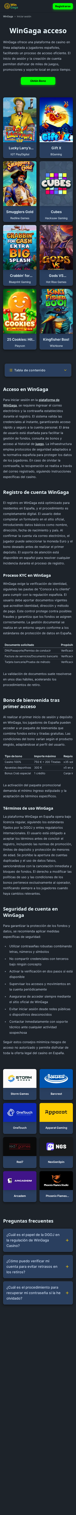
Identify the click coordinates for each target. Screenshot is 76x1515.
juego (39, 444)
